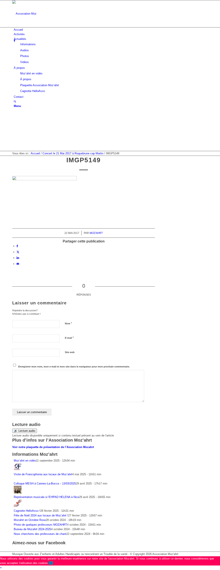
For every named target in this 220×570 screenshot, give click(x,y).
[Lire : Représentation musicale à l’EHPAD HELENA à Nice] (17, 492)
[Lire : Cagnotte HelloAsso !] (17, 506)
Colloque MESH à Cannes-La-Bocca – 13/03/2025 (45, 483)
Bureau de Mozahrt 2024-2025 (32, 529)
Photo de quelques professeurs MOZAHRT (40, 524)
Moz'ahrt (96, 233)
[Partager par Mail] (18, 263)
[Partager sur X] (18, 252)
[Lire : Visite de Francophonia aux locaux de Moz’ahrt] (17, 469)
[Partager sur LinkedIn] (18, 257)
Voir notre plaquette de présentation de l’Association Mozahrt (53, 447)
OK (51, 563)
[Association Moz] (44, 13)
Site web (70, 352)
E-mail (69, 337)
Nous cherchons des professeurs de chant (40, 533)
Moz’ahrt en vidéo (25, 460)
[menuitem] (111, 29)
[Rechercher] (15, 101)
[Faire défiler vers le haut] (1, 567)
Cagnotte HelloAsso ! (27, 510)
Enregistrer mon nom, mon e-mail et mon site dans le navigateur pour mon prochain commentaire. (74, 366)
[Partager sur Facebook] (17, 246)
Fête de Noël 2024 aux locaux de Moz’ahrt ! (41, 515)
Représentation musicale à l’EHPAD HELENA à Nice (46, 497)
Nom (68, 323)
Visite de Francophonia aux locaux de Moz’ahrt (43, 474)
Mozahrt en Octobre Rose (30, 520)
